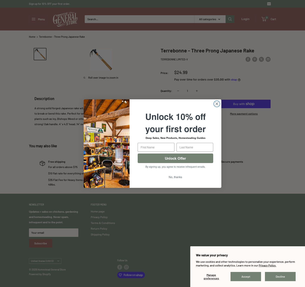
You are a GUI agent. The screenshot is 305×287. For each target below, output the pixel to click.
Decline (280, 276)
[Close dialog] (217, 104)
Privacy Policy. (267, 265)
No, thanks (175, 177)
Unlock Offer (175, 158)
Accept (245, 276)
